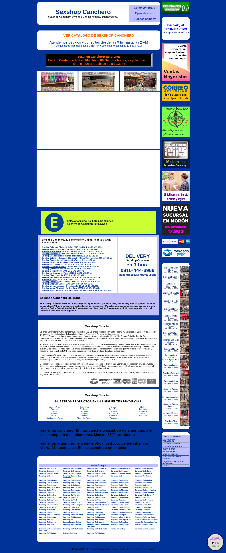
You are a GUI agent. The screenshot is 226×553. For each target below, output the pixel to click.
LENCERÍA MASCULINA (172, 446)
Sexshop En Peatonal (95, 522)
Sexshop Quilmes (49, 269)
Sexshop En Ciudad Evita (49, 487)
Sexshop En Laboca (143, 507)
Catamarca (84, 407)
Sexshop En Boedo (119, 476)
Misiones (54, 413)
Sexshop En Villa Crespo (73, 529)
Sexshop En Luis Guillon (73, 515)
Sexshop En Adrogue (119, 471)
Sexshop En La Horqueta (73, 505)
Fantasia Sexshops (118, 529)
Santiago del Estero (54, 418)
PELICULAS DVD (169, 451)
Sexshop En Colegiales (96, 490)
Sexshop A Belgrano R (96, 515)
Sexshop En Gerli (70, 500)
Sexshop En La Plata (143, 505)
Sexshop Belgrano (50, 247)
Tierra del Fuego (84, 418)
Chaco (113, 407)
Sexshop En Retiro (46, 524)
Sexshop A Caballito (143, 512)
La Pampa (84, 411)
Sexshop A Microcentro (120, 510)
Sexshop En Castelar (47, 485)
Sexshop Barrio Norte (51, 251)
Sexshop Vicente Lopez (52, 286)
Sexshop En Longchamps (121, 512)
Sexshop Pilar (48, 290)
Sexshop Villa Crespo (51, 264)
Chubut (143, 407)
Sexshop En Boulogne (48, 480)
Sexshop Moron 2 (170, 413)
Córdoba (54, 409)
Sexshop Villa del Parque (52, 256)
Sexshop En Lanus (142, 510)
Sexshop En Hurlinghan (96, 502)
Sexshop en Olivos (46, 520)
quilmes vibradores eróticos (146, 520)
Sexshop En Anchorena (72, 468)
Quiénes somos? (144, 18)
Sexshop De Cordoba (119, 492)
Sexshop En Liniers (95, 512)
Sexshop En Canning (71, 483)
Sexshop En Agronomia (48, 471)
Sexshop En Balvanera (144, 468)
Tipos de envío (144, 13)
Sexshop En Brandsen (72, 480)
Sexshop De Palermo (71, 485)
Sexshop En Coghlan (143, 487)
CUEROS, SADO (169, 449)
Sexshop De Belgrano (96, 497)
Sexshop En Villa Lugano (145, 529)
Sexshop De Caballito (72, 495)
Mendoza (143, 411)
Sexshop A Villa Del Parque (98, 505)
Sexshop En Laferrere (72, 510)
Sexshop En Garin (142, 497)
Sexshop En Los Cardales (49, 515)
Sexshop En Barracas (95, 471)
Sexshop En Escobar (47, 495)
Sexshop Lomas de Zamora (54, 267)
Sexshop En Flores (70, 497)
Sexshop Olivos (48, 275)
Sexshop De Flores (46, 492)
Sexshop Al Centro (142, 502)
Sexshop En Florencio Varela (50, 497)
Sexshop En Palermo (95, 520)
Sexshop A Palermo (47, 510)
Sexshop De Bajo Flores (49, 500)
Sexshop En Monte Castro (145, 517)
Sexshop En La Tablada (120, 507)
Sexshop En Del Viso (71, 492)
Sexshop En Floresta (119, 497)
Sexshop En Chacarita (96, 485)
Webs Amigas (99, 465)
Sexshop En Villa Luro (48, 533)
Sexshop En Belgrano (144, 471)
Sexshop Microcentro (51, 254)
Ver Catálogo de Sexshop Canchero (98, 35)
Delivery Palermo (70, 533)
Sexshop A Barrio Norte (120, 517)
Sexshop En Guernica (144, 500)
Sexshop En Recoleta (119, 522)
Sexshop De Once (142, 485)
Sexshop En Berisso (47, 476)
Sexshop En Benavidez (96, 473)
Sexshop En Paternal (47, 522)
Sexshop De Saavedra (120, 483)
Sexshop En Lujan (118, 515)
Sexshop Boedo (49, 260)
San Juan (55, 416)
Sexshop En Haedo (47, 502)
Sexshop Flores (48, 262)
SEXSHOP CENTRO (170, 454)
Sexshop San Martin (50, 277)
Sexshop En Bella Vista (48, 473)
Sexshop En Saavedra (72, 524)
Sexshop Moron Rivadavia (53, 288)
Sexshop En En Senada (144, 492)
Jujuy (54, 411)
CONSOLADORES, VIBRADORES (170, 440)
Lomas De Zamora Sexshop (146, 522)
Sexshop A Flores (70, 512)
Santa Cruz (113, 416)
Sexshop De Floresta (119, 490)
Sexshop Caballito (49, 258)
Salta (143, 413)
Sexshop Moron (48, 271)
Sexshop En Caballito (143, 480)
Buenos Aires (54, 407)
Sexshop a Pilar (93, 507)
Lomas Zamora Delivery (72, 522)
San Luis (84, 416)
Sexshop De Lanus (94, 487)
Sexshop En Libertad (47, 512)
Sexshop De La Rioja (47, 490)
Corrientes (84, 409)
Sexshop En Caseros (143, 483)
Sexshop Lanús (48, 273)
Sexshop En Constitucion (145, 490)
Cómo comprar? (144, 7)
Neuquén (84, 413)
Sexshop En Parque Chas (121, 520)
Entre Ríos (113, 409)
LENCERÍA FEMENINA (171, 444)
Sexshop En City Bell (119, 485)
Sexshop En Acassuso (72, 473)
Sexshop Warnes (49, 280)
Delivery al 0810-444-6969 (176, 27)
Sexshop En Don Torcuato (97, 492)
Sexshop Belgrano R (71, 502)
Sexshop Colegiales (50, 282)
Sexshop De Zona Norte (96, 480)
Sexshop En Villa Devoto (97, 529)
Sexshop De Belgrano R (144, 495)
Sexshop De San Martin (48, 483)
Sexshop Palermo (49, 249)
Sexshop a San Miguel (48, 507)
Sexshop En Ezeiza (95, 495)
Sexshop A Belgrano (47, 517)
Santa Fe (143, 416)
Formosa (143, 409)
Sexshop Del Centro (143, 476)
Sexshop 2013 (68, 520)
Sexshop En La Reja (71, 507)
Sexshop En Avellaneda (120, 468)
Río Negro (113, 413)
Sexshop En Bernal (95, 476)
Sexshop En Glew (94, 500)
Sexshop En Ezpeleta (119, 495)
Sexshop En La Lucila (120, 505)
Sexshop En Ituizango (120, 502)
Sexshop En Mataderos (144, 515)
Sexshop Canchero (83, 11)
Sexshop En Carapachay (97, 483)
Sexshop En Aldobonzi (96, 468)
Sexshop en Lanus (94, 510)
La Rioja (113, 411)
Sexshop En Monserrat (72, 517)
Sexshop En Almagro (47, 468)
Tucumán (113, 418)
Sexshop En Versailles (120, 524)
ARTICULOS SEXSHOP (172, 437)
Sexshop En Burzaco (119, 480)
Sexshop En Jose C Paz (48, 505)
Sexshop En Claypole (119, 487)
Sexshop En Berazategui (121, 473)
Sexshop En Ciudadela (72, 487)
